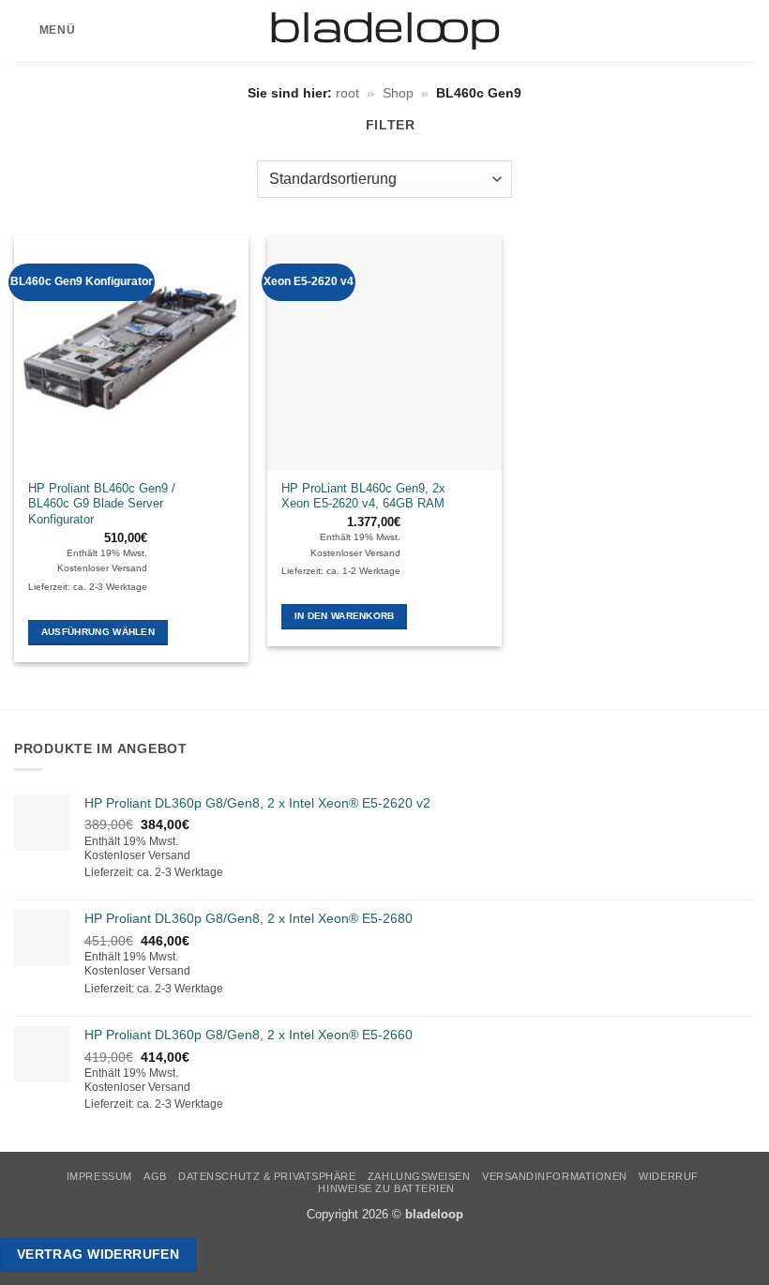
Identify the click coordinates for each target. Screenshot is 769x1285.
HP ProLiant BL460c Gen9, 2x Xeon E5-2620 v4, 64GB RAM (363, 496)
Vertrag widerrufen (98, 1254)
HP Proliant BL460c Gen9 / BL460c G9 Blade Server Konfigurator (101, 504)
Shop (398, 92)
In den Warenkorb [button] (344, 616)
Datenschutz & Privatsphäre (266, 1176)
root (347, 92)
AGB (155, 1176)
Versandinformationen (554, 1176)
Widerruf (668, 1176)
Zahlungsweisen (419, 1176)
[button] (44, 31)
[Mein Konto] (713, 31)
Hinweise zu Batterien (386, 1188)
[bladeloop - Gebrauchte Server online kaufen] (384, 31)
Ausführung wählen (98, 632)
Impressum (99, 1176)
